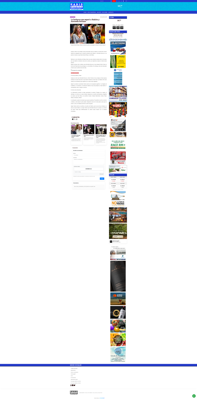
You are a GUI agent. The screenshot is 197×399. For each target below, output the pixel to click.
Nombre (74, 153)
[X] (119, 1)
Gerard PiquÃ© (96, 14)
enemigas (109, 14)
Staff (85, 12)
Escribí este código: (77, 166)
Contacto (110, 12)
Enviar (102, 178)
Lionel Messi (88, 14)
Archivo (99, 12)
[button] (111, 1)
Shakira (102, 14)
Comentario (75, 157)
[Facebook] (121, 1)
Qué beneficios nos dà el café (89, 136)
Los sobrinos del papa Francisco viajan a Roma (76, 136)
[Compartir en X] (75, 119)
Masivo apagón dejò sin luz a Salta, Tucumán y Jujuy (101, 136)
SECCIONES (104, 12)
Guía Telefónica (91, 12)
